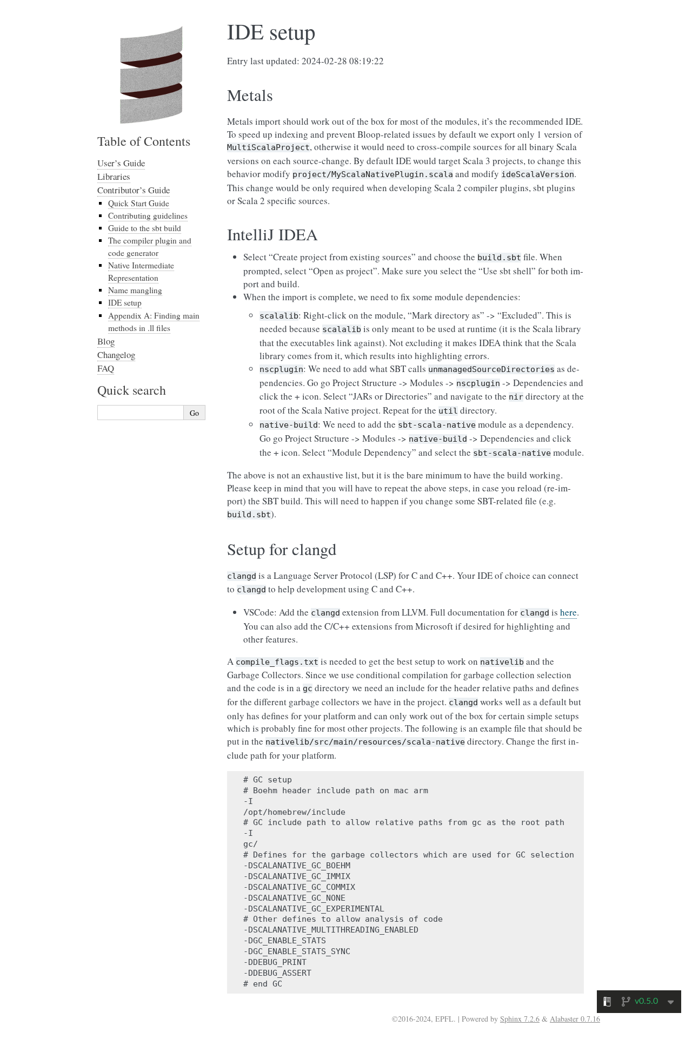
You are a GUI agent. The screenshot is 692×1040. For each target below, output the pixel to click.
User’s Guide (121, 163)
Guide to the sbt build (144, 227)
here (568, 612)
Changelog (116, 354)
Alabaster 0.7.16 (575, 1019)
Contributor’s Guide (133, 190)
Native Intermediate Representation (141, 271)
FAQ (105, 368)
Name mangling (135, 290)
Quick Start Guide (138, 203)
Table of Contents (143, 141)
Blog (106, 341)
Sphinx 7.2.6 (520, 1019)
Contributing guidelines (148, 215)
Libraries (113, 176)
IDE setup (125, 302)
